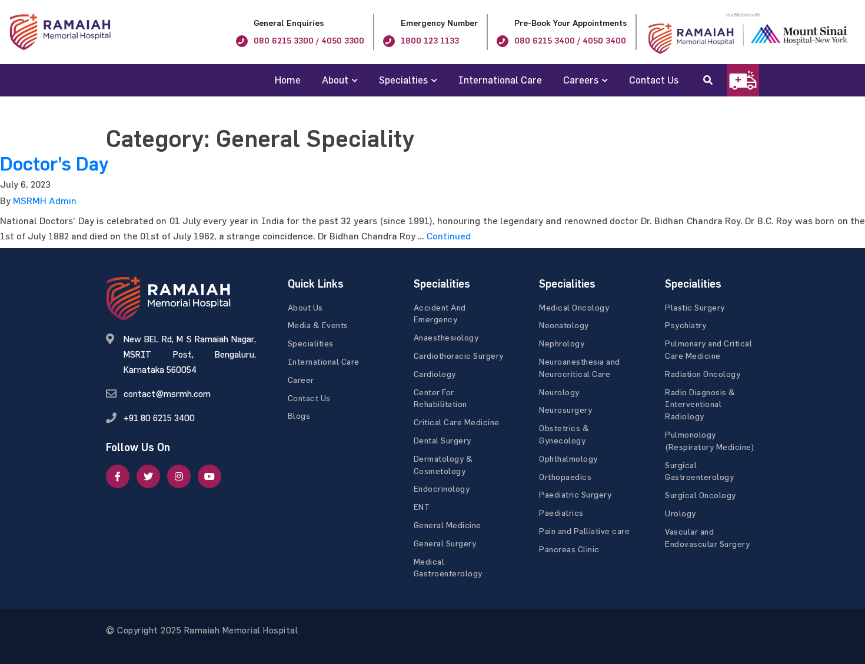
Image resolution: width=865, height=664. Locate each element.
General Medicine (447, 525)
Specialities (311, 343)
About (335, 79)
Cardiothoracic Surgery (459, 356)
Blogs (299, 416)
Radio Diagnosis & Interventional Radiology (700, 404)
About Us (305, 307)
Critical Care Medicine (457, 422)
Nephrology (561, 343)
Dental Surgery (442, 440)
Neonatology (564, 325)
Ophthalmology (568, 458)
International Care (500, 79)
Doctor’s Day (54, 164)
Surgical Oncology (700, 495)
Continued (449, 236)
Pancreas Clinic (569, 549)
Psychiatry (685, 325)
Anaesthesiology (446, 337)
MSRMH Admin (44, 200)
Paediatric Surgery (575, 494)
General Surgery (445, 543)
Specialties (403, 79)
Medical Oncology (574, 307)
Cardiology (435, 374)
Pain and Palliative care (584, 531)
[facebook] (117, 476)
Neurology (559, 392)
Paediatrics (561, 513)
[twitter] (148, 476)
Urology (680, 513)
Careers (580, 79)
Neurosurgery (565, 410)
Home (288, 79)
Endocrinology (442, 488)
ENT (422, 507)
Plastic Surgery (695, 307)
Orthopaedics (565, 477)
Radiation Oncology (702, 374)
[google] (179, 476)
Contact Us (653, 79)
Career (301, 380)
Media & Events (318, 325)
